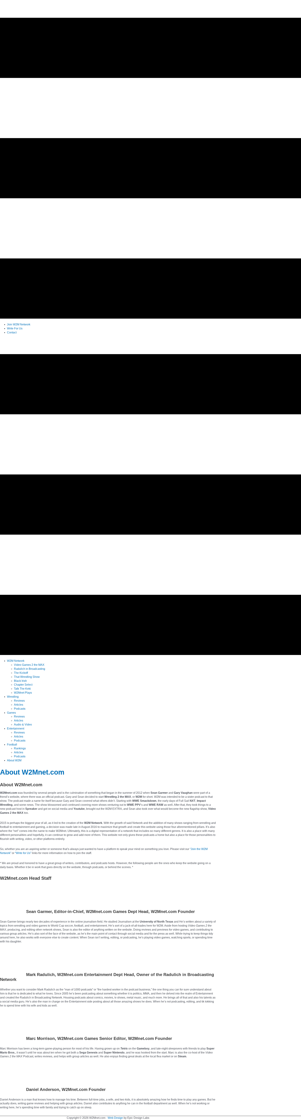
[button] (15, 660)
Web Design (115, 1117)
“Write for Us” (23, 853)
